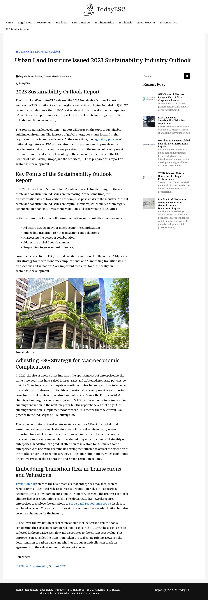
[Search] (187, 76)
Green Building (35, 76)
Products (60, 589)
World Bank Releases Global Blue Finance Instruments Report (174, 143)
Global (56, 51)
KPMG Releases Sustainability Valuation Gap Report (171, 120)
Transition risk (26, 484)
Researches (46, 589)
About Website (47, 593)
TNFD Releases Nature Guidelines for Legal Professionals (171, 176)
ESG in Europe (76, 589)
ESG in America (96, 589)
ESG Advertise (66, 593)
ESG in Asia (113, 589)
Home (19, 589)
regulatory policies (105, 139)
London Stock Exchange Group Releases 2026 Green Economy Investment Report (172, 204)
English (23, 76)
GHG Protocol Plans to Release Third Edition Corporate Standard (171, 97)
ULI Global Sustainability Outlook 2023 (41, 566)
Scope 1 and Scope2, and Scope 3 (90, 503)
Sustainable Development (58, 76)
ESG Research (43, 51)
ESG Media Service (88, 593)
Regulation (31, 589)
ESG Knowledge (25, 51)
